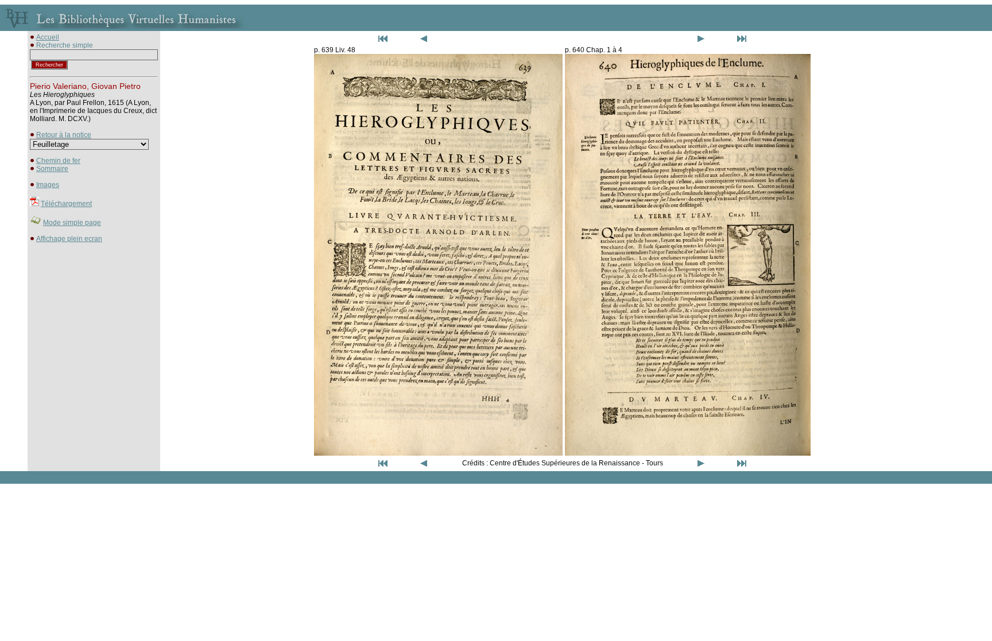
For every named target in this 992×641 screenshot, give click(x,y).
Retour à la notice (63, 135)
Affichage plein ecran (69, 239)
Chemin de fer (58, 161)
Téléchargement (66, 204)
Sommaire (52, 169)
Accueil (47, 37)
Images (47, 185)
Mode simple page (72, 223)
